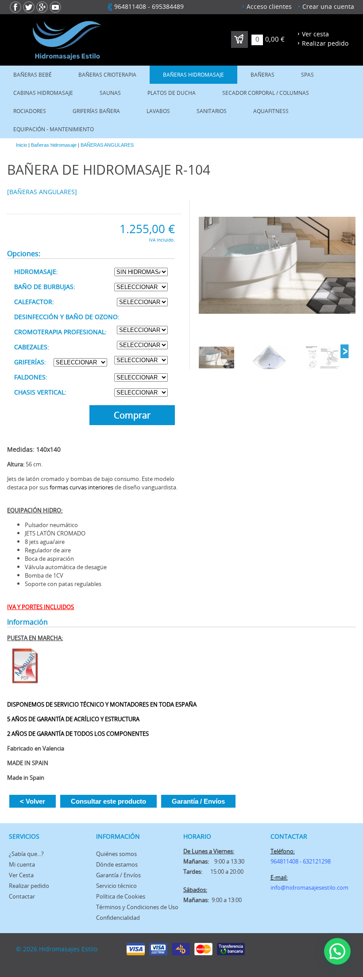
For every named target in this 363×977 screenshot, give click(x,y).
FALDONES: (30, 377)
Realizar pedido (325, 43)
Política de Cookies (120, 896)
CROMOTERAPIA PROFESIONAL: (60, 332)
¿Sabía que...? (26, 854)
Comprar (132, 415)
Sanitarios (212, 111)
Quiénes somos (116, 854)
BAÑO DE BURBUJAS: (44, 286)
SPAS (307, 74)
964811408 (130, 6)
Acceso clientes (269, 6)
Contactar (22, 896)
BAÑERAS (262, 74)
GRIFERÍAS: (30, 362)
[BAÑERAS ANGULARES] (42, 192)
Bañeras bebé (32, 74)
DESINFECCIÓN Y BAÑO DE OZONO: (67, 317)
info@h (280, 887)
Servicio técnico (116, 886)
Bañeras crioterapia (107, 74)
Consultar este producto (108, 801)
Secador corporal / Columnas (265, 93)
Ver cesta (315, 34)
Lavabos (158, 111)
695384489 (168, 6)
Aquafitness (271, 111)
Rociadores (29, 111)
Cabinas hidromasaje (43, 93)
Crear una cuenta (328, 6)
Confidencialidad (118, 918)
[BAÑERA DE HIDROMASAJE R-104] (277, 265)
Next (344, 351)
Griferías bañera (96, 111)
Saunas (110, 93)
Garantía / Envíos (198, 801)
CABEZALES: (31, 347)
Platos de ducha (171, 93)
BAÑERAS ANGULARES (107, 145)
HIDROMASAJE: (36, 271)
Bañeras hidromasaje (193, 74)
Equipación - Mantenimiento (53, 129)
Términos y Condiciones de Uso (137, 907)
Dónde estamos (117, 864)
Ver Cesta (21, 875)
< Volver (32, 801)
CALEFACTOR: (34, 301)
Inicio (21, 145)
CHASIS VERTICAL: (40, 392)
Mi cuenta (22, 864)
